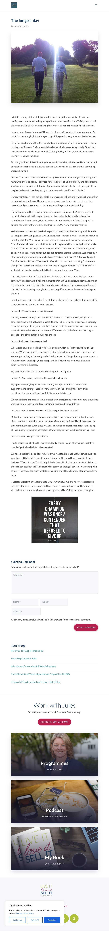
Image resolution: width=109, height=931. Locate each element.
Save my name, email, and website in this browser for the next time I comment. (52, 619)
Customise (17, 920)
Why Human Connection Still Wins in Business (33, 666)
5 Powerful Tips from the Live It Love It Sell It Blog (35, 682)
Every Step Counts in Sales (24, 658)
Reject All (35, 920)
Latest (25, 26)
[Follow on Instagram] (74, 918)
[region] (34, 913)
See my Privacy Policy (25, 913)
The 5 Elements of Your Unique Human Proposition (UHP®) (40, 674)
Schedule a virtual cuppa (54, 722)
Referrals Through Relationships (27, 650)
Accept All (52, 920)
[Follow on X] (64, 918)
